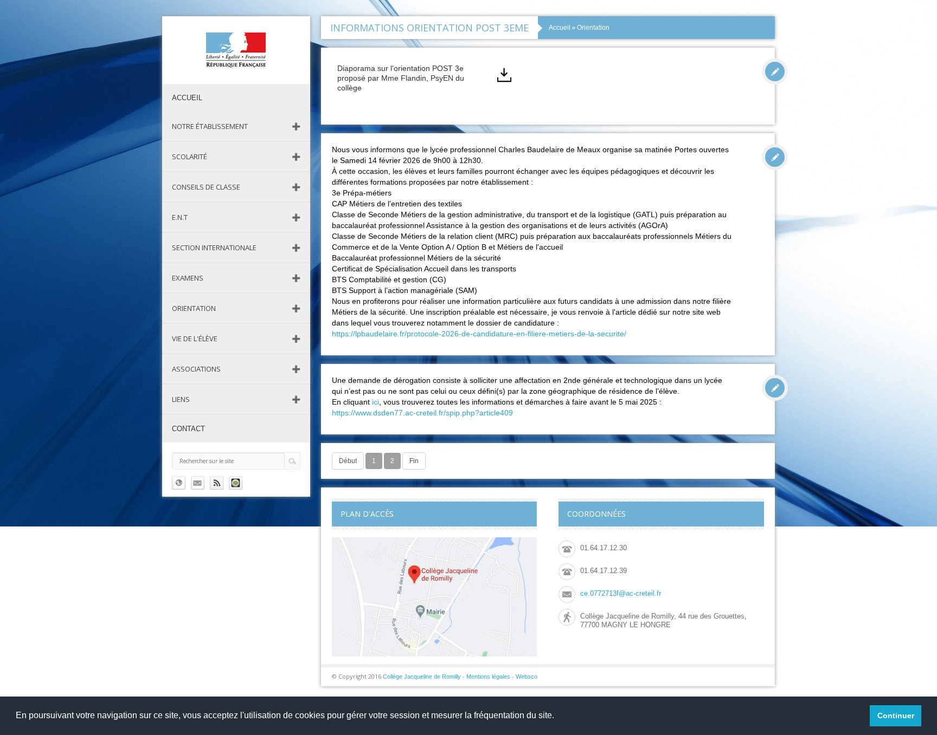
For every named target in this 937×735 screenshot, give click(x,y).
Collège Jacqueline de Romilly (422, 676)
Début (348, 461)
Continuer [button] (895, 715)
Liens (181, 399)
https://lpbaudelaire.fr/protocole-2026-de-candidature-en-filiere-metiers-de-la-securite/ (479, 333)
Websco (526, 676)
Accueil (559, 27)
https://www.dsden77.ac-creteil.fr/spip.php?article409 (422, 412)
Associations (196, 369)
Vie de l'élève (194, 338)
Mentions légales (488, 676)
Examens (187, 278)
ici (375, 402)
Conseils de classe (206, 187)
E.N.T (180, 217)
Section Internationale (214, 247)
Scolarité (189, 156)
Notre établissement (210, 126)
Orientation (194, 308)
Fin (414, 461)
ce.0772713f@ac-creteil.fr (620, 593)
